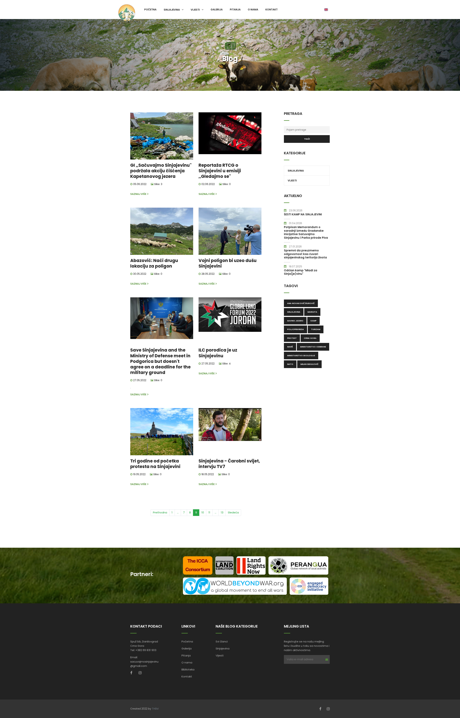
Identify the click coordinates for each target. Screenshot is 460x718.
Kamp (313, 320)
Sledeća (233, 512)
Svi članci (222, 641)
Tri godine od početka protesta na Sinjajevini (155, 463)
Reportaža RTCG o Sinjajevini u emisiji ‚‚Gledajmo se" (220, 170)
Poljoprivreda (295, 329)
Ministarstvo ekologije (301, 355)
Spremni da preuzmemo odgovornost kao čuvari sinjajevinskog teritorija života (305, 254)
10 (202, 512)
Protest (292, 338)
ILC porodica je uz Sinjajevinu (218, 353)
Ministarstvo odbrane (313, 346)
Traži (307, 138)
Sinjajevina (172, 9)
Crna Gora (310, 338)
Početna (150, 9)
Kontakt (271, 9)
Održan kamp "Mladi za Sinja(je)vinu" (300, 272)
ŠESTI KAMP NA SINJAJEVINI (303, 214)
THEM (155, 708)
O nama (253, 9)
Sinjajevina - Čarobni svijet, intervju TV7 (229, 463)
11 (209, 512)
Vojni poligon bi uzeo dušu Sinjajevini (228, 263)
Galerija (217, 9)
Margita (312, 311)
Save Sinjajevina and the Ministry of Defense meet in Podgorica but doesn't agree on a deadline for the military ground (160, 361)
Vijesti (195, 9)
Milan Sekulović (309, 364)
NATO (290, 364)
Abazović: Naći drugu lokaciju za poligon (154, 263)
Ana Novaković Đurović (301, 303)
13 (222, 512)
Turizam (315, 329)
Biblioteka (187, 669)
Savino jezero (295, 320)
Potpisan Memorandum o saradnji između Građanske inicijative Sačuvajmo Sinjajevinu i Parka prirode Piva (306, 232)
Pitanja (235, 9)
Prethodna (160, 512)
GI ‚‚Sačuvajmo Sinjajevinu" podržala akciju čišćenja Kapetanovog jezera (161, 170)
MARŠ (290, 346)
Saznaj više (138, 194)
